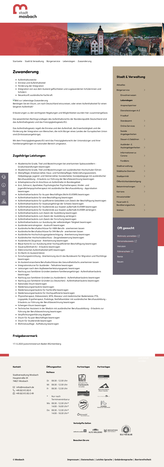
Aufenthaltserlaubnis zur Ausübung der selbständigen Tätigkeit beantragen (54, 222)
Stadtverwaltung (124, 166)
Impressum (73, 459)
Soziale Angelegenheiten (128, 132)
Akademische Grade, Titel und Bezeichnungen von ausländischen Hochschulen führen (59, 169)
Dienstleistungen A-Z (130, 110)
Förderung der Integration (31, 85)
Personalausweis (125, 241)
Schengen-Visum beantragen (32, 305)
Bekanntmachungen (126, 186)
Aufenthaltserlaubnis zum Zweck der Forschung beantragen (47, 219)
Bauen (120, 261)
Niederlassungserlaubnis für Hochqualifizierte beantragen (46, 293)
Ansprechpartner (128, 105)
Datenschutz (87, 459)
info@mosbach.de (25, 387)
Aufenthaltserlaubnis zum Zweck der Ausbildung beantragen (47, 212)
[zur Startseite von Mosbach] (23, 9)
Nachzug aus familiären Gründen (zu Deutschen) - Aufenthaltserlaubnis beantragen (58, 280)
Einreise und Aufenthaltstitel (31, 82)
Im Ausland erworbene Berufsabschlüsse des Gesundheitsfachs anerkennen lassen (58, 262)
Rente (120, 256)
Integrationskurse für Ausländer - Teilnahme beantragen (45, 265)
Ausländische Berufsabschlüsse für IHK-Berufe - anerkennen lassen (50, 231)
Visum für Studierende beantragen (35, 320)
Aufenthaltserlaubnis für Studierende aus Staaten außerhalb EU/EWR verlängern (57, 209)
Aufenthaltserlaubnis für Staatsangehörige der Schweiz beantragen (51, 203)
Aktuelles (121, 85)
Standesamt (126, 120)
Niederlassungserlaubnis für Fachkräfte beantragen (43, 289)
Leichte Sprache (104, 459)
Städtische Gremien (126, 171)
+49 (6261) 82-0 (23, 390)
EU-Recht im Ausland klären (31, 253)
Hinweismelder (123, 196)
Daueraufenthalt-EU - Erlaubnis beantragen (39, 246)
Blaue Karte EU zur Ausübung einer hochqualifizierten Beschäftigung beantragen (57, 243)
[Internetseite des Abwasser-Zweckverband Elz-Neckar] (126, 431)
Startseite (17, 61)
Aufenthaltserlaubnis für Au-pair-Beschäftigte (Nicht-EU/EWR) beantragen (53, 194)
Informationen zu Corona (128, 154)
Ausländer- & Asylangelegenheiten (130, 146)
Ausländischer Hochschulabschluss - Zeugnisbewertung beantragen (51, 237)
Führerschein (123, 251)
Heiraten (121, 246)
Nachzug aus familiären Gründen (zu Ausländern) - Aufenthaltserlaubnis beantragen (59, 277)
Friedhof (124, 115)
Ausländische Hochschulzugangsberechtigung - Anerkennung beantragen (54, 234)
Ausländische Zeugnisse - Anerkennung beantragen (43, 240)
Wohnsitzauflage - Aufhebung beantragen (38, 323)
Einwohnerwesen (128, 95)
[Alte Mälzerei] (95, 432)
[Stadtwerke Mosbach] (80, 432)
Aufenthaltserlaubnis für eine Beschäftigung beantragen (45, 197)
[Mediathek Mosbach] (111, 432)
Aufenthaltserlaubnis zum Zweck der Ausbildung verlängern (47, 216)
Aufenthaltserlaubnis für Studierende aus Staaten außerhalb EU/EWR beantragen (57, 206)
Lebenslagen (69, 61)
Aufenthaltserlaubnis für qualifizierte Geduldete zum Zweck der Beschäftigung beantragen (62, 200)
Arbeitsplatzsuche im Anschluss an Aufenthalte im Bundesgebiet (49, 182)
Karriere (120, 191)
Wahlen (120, 210)
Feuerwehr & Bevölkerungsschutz (126, 203)
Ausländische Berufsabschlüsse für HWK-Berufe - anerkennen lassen (51, 228)
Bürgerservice (53, 61)
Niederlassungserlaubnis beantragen (36, 286)
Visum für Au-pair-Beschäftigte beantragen (39, 317)
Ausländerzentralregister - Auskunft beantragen (41, 225)
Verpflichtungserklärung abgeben (34, 314)
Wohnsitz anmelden (127, 236)
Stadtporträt (123, 176)
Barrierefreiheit (143, 459)
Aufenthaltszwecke (27, 79)
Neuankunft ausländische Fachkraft (35, 95)
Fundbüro (124, 161)
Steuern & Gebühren (129, 139)
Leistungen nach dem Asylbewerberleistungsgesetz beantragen (49, 268)
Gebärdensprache (124, 459)
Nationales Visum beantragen (32, 283)
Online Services (127, 126)
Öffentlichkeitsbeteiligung (129, 181)
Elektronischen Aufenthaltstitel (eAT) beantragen (41, 249)
